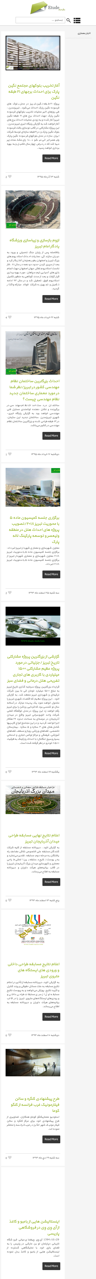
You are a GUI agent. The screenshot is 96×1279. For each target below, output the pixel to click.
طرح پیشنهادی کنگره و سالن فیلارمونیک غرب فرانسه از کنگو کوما (34, 1105)
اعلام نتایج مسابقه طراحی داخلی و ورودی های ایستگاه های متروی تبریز (33, 970)
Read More (51, 158)
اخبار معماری (83, 33)
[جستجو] (68, 20)
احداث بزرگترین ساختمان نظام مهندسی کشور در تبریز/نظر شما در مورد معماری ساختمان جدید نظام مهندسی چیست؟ (34, 390)
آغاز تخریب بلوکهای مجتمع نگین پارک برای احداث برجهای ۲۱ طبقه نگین (33, 92)
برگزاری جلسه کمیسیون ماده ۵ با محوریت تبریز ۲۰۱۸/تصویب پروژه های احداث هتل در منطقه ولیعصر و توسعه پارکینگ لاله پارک (33, 530)
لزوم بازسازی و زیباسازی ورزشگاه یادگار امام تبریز (34, 243)
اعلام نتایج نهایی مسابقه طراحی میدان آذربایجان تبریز (33, 838)
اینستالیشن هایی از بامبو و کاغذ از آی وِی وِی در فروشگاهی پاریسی (34, 1228)
